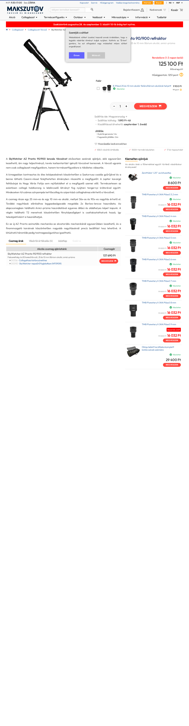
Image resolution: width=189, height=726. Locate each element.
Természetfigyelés (55, 17)
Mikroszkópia (120, 17)
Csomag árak (16, 240)
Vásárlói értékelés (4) (41, 240)
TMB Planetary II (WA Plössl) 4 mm (159, 216)
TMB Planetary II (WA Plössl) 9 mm (159, 324)
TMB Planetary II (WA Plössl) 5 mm (159, 237)
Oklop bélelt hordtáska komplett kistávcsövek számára (158, 348)
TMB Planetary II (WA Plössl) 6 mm (159, 259)
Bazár (159, 2)
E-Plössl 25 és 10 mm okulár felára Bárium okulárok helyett (142, 85)
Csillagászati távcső (37, 29)
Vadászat (98, 17)
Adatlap (62, 240)
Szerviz (94, 2)
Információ (143, 17)
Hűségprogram (106, 2)
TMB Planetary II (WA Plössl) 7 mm (159, 281)
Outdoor (80, 17)
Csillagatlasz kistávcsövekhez (33, 260)
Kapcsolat (84, 2)
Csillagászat (29, 17)
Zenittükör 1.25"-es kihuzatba (156, 172)
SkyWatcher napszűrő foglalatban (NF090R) (40, 263)
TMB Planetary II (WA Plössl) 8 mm (159, 302)
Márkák (147, 2)
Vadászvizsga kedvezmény (128, 2)
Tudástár (162, 17)
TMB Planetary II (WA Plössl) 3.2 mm (160, 194)
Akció (12, 17)
